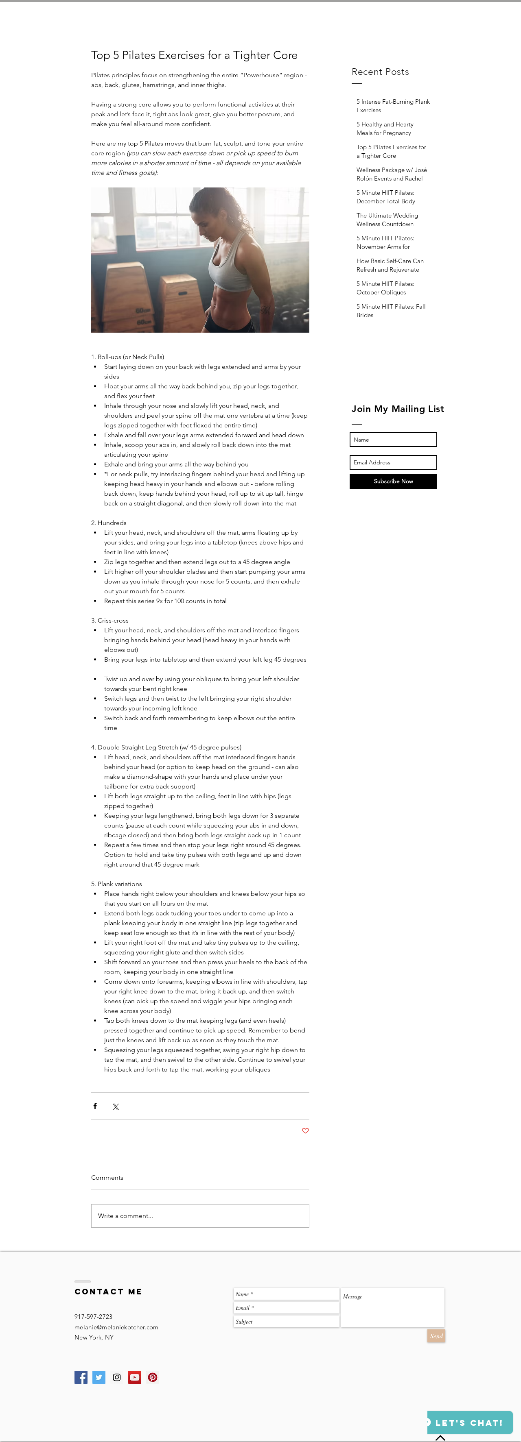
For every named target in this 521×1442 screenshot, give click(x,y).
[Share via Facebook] (95, 1106)
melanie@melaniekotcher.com (116, 1327)
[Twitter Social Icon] (98, 1377)
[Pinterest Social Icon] (152, 1377)
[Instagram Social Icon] (116, 1377)
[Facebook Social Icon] (81, 1377)
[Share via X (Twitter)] (115, 1106)
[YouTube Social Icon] (134, 1377)
